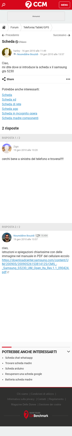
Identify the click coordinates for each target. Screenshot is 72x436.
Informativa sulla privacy (21, 399)
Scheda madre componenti (20, 118)
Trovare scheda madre (18, 363)
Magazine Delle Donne (23, 404)
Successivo (59, 35)
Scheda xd (9, 99)
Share (10, 79)
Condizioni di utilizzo (42, 393)
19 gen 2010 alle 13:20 (25, 150)
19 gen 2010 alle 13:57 (52, 54)
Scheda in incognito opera (19, 113)
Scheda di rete (11, 104)
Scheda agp (10, 109)
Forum (14, 27)
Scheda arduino (14, 368)
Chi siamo (22, 393)
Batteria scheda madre (18, 379)
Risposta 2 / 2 (11, 226)
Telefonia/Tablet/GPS (36, 27)
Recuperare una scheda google (23, 373)
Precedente (12, 35)
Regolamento (56, 399)
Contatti (41, 399)
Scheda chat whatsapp (19, 357)
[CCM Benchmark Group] (36, 415)
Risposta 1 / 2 (11, 137)
